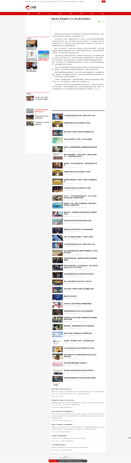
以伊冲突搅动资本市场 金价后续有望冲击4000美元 (79, 348)
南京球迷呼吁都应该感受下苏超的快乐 (75, 363)
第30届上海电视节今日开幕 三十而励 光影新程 (78, 139)
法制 (65, 1)
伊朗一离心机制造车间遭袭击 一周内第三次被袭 (78, 237)
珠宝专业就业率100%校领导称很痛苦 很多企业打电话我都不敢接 (80, 355)
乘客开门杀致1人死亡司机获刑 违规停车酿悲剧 (31, 70)
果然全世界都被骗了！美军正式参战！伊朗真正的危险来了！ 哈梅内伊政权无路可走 (80, 155)
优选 (62, 1)
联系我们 (60, 459)
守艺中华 (68, 1)
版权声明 (68, 459)
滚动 (103, 13)
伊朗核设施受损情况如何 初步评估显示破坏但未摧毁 (80, 378)
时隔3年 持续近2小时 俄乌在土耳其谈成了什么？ (62, 389)
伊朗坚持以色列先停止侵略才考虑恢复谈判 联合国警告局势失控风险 (80, 318)
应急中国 (73, 1)
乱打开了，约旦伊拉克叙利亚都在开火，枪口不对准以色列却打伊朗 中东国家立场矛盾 (80, 197)
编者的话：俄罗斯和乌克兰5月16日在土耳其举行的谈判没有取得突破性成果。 (70, 447)
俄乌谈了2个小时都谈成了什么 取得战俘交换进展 (62, 424)
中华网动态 (80, 459)
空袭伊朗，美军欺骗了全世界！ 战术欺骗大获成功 (79, 341)
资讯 (29, 1)
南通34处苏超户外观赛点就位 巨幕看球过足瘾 (78, 333)
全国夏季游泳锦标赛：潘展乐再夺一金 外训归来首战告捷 (43, 60)
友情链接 (76, 459)
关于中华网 (52, 459)
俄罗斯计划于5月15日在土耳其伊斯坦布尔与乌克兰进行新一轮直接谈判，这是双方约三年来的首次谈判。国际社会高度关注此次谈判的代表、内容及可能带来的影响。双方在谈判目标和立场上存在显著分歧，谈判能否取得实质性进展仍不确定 (78, 416)
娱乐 (38, 1)
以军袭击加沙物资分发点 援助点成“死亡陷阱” (78, 188)
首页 (26, 1)
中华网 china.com (31, 7)
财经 (35, 1)
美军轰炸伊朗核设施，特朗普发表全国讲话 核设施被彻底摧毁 (80, 259)
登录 (103, 1)
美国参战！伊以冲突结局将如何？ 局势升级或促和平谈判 (80, 164)
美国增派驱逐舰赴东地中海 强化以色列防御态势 (78, 311)
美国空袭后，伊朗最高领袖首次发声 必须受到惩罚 (79, 326)
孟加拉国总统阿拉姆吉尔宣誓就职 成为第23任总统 (31, 59)
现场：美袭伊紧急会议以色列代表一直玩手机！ (78, 281)
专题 (71, 13)
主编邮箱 (65, 456)
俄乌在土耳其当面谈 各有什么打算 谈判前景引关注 (62, 411)
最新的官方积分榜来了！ (71, 296)
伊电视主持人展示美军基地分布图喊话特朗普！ (78, 304)
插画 (53, 1)
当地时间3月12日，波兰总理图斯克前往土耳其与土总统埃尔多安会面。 (69, 438)
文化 (47, 1)
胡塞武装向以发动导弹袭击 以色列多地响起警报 (78, 229)
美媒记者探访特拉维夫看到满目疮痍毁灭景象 (77, 220)
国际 (39, 13)
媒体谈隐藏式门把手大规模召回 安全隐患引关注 (31, 48)
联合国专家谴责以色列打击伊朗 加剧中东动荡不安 (79, 274)
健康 (56, 1)
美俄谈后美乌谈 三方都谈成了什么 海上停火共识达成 (63, 400)
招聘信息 (64, 459)
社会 (49, 13)
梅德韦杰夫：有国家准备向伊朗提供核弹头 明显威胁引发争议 (80, 213)
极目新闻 (63, 21)
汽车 (41, 1)
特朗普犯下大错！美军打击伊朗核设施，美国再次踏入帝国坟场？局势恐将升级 (80, 204)
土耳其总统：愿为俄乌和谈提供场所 (59, 435)
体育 (60, 13)
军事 (32, 1)
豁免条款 (72, 459)
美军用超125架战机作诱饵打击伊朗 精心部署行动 (79, 370)
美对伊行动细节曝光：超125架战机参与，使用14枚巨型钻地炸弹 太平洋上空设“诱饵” (81, 266)
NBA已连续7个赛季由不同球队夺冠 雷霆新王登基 (79, 132)
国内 (28, 13)
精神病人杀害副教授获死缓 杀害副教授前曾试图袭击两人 (80, 148)
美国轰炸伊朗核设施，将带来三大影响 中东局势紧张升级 (80, 180)
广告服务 (56, 459)
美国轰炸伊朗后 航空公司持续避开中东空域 (77, 123)
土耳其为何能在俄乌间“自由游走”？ (59, 445)
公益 (59, 1)
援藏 (50, 1)
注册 (99, 1)
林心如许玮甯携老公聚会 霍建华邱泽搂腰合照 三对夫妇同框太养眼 (80, 251)
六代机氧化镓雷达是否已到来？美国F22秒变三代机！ (80, 115)
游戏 (44, 1)
